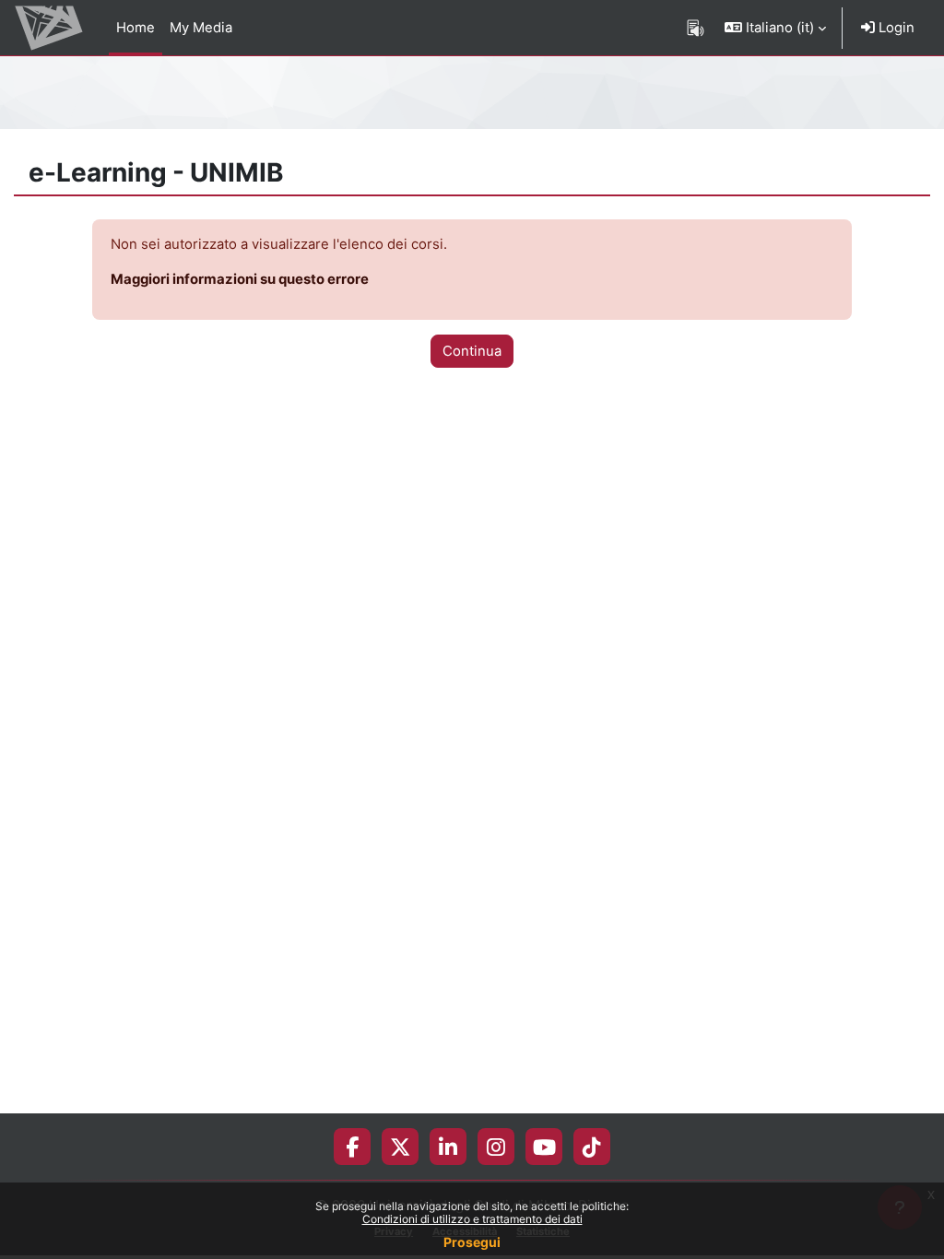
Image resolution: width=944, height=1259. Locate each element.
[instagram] (496, 1146)
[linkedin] (448, 1146)
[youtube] (544, 1146)
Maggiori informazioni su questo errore (240, 279)
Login (894, 27)
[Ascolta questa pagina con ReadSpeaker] (695, 27)
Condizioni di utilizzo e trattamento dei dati (472, 1219)
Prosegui (472, 1242)
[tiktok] (592, 1146)
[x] (400, 1146)
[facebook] (352, 1146)
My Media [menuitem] (201, 27)
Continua (472, 351)
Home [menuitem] (135, 27)
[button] (775, 27)
